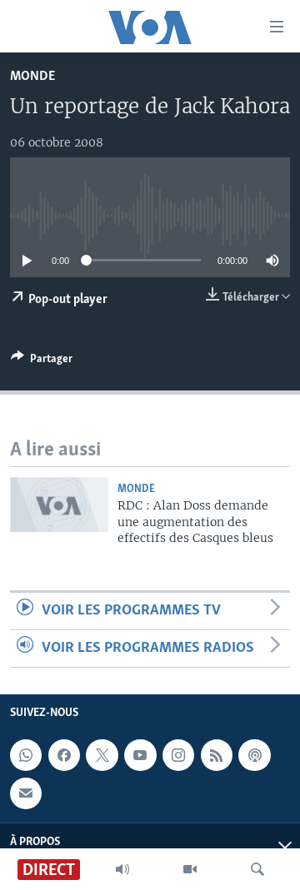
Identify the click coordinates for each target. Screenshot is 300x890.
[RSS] (216, 755)
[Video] (190, 869)
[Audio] (123, 869)
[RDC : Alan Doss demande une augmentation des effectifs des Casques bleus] (59, 504)
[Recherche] (257, 869)
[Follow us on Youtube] (140, 755)
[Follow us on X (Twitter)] (102, 755)
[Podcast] (254, 755)
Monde (32, 76)
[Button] (41, 361)
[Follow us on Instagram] (178, 755)
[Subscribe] (26, 793)
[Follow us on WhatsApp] (26, 755)
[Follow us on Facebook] (64, 755)
